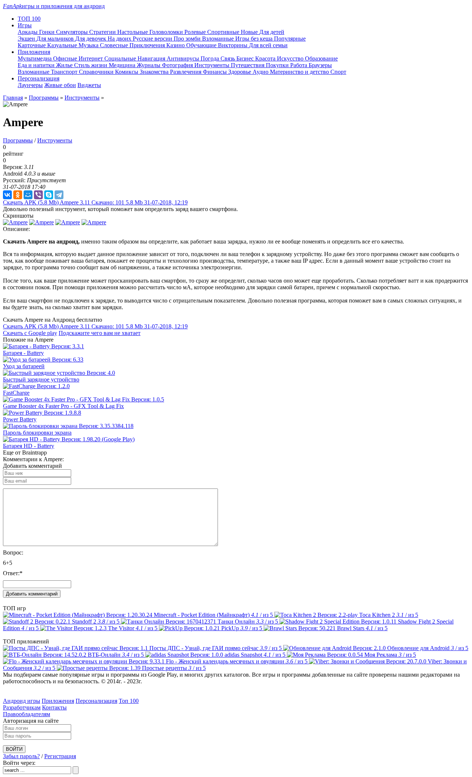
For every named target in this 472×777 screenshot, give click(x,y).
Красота (266, 58)
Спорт (338, 72)
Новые (250, 32)
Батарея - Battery (23, 353)
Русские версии (153, 38)
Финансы (215, 72)
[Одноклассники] (17, 194)
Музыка (89, 45)
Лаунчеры (30, 85)
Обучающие (202, 45)
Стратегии (103, 32)
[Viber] (38, 194)
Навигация (152, 58)
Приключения (147, 45)
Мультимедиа (35, 58)
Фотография (178, 65)
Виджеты (89, 85)
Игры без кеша (254, 38)
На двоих (120, 38)
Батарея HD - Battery (28, 446)
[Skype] (48, 194)
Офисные (66, 58)
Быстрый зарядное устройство (41, 379)
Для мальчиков (56, 38)
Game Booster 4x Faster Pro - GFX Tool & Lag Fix (63, 406)
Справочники (97, 72)
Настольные (133, 32)
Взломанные (218, 38)
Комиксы (127, 72)
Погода (211, 58)
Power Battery (20, 419)
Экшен (27, 38)
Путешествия (248, 65)
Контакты (54, 707)
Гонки (47, 32)
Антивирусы (184, 58)
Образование (321, 58)
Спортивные (224, 32)
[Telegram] (59, 194)
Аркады (28, 32)
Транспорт (65, 72)
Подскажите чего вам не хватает (99, 333)
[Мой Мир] (28, 194)
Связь (228, 58)
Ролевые (195, 32)
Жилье (65, 65)
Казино (176, 45)
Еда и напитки (37, 65)
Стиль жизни (91, 65)
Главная (13, 97)
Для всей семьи (268, 45)
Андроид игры (21, 701)
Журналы (149, 65)
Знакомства (155, 72)
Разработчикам (22, 707)
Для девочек (91, 38)
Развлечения (186, 72)
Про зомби (188, 38)
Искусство (291, 58)
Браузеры (320, 65)
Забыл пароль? (21, 756)
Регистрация (60, 756)
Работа (299, 65)
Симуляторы (72, 32)
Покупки (278, 65)
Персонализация (96, 701)
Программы (44, 97)
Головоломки (166, 32)
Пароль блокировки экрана (37, 432)
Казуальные (63, 45)
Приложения (58, 701)
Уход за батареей (24, 366)
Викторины (233, 45)
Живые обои (60, 85)
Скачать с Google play (30, 333)
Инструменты (212, 65)
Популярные (290, 38)
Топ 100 (129, 701)
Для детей (271, 32)
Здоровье (240, 72)
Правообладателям (26, 714)
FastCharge (16, 393)
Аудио (261, 72)
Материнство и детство (300, 72)
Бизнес (245, 58)
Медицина (123, 65)
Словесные (114, 45)
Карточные (32, 45)
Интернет (91, 58)
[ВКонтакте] (7, 194)
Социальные (121, 58)
